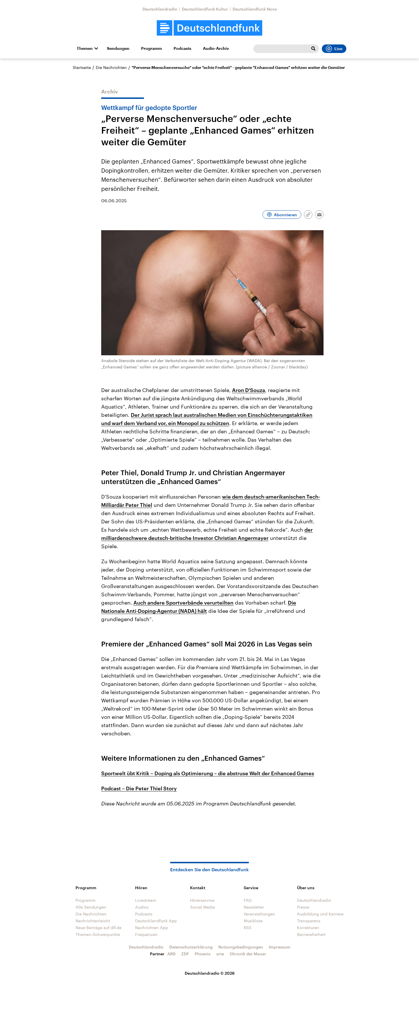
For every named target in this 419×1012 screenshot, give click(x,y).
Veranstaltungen (259, 913)
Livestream (145, 900)
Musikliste (253, 920)
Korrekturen (308, 927)
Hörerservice (202, 900)
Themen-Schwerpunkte (98, 934)
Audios (142, 907)
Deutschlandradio (160, 9)
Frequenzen (146, 934)
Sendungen (118, 48)
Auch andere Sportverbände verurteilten (183, 602)
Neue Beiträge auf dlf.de (98, 927)
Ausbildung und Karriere (320, 913)
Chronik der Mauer (248, 953)
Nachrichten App (151, 927)
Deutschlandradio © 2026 (210, 973)
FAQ (248, 900)
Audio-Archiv (216, 48)
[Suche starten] (313, 48)
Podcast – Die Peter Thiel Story (139, 788)
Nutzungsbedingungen (240, 946)
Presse (303, 907)
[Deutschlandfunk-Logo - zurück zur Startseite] (209, 28)
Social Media (202, 907)
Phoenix (203, 953)
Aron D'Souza (248, 390)
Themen (85, 48)
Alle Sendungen (91, 907)
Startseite (82, 67)
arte (220, 953)
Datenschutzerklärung (191, 946)
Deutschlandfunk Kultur (205, 9)
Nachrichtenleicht (93, 920)
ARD (171, 953)
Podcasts (182, 48)
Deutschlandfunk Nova (255, 9)
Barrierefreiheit (311, 934)
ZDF (185, 953)
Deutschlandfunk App (156, 920)
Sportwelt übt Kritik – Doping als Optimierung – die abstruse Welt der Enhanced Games (207, 773)
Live (338, 49)
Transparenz (308, 920)
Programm (151, 48)
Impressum (279, 946)
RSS (247, 927)
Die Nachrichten (111, 67)
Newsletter (254, 907)
